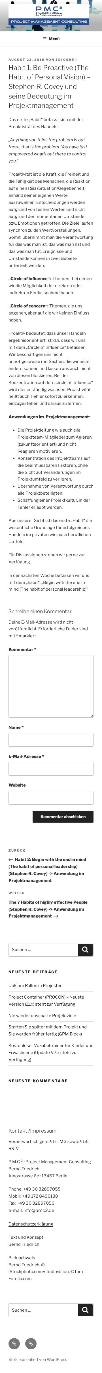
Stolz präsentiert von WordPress (37, 1359)
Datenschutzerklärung (30, 1224)
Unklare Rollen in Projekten (35, 985)
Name (16, 727)
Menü (54, 38)
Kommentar (22, 649)
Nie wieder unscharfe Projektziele (42, 1015)
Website (17, 785)
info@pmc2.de (39, 1210)
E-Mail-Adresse (26, 756)
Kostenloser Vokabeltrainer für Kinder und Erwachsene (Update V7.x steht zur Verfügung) (51, 1052)
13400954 (66, 60)
